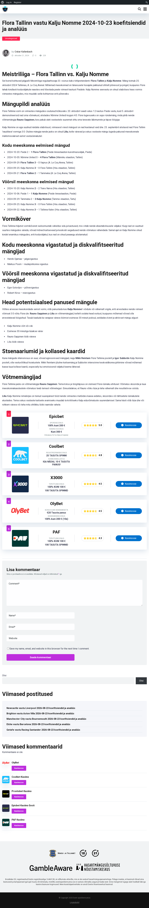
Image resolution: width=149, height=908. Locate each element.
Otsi (4, 675)
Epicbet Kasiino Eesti (23, 805)
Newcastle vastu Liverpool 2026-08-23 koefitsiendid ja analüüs (41, 708)
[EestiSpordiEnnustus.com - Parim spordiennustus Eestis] (5, 8)
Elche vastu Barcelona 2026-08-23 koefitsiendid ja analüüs (38, 724)
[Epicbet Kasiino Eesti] (20, 432)
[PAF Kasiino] (20, 546)
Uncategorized (11, 38)
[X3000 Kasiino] (20, 491)
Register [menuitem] (17, 2)
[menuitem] (2, 2)
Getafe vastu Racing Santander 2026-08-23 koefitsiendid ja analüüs (43, 729)
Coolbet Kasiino (20, 777)
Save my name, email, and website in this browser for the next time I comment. (49, 648)
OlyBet (15, 762)
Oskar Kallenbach (23, 51)
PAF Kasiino (18, 819)
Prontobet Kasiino (22, 791)
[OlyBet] (20, 518)
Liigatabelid (74, 902)
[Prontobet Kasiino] (5, 796)
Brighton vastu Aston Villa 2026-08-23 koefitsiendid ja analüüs (40, 713)
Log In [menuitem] (9, 2)
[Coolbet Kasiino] (20, 463)
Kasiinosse (130, 425)
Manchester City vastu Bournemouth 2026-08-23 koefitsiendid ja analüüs (46, 719)
